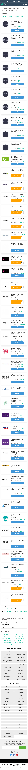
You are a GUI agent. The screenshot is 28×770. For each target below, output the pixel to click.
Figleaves (22, 186)
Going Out (7, 654)
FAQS (7, 761)
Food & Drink (21, 667)
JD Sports (7, 692)
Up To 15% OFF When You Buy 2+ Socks (17, 308)
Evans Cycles (7, 716)
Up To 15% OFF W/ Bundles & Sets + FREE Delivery (17, 553)
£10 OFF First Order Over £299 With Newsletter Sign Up (16, 158)
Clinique (20, 724)
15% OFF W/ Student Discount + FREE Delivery (17, 400)
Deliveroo (21, 698)
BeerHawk (20, 733)
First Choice (7, 710)
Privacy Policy (13, 761)
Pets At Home (7, 718)
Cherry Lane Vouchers (20, 644)
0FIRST (20, 262)
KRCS (21, 544)
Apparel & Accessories (7, 664)
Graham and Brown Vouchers (19, 638)
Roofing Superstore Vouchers (19, 637)
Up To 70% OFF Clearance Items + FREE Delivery (18, 37)
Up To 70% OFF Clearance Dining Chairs (18, 64)
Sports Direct (20, 689)
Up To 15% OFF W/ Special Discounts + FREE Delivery (16, 516)
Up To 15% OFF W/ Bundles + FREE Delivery (18, 502)
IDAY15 (20, 188)
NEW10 (20, 226)
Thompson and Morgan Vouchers (7, 644)
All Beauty (7, 701)
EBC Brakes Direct (21, 429)
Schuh (7, 698)
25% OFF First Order (17, 232)
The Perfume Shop (7, 704)
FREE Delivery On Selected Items (16, 144)
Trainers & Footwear (20, 670)
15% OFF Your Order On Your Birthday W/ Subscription (18, 452)
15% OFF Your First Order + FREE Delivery (17, 170)
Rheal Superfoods (21, 378)
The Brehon (21, 416)
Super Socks (21, 352)
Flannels (7, 730)
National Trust (21, 701)
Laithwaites (20, 718)
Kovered (22, 284)
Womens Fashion (7, 651)
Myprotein (7, 689)
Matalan (7, 695)
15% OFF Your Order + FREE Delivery (17, 281)
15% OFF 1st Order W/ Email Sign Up (17, 489)
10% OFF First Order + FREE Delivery (17, 219)
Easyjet (20, 695)
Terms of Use (20, 761)
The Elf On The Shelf (21, 365)
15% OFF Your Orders (17, 194)
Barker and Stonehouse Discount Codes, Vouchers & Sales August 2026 (18, 22)
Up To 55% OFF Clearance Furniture (16, 77)
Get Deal (17, 30)
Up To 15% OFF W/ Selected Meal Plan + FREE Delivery (17, 439)
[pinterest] (17, 756)
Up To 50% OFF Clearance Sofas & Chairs (16, 104)
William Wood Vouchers (20, 635)
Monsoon (7, 713)
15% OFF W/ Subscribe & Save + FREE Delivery (18, 375)
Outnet (21, 210)
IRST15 (20, 212)
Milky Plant (22, 391)
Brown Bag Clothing (21, 197)
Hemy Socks (21, 312)
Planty (21, 443)
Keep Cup (22, 519)
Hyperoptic (7, 733)
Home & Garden (20, 657)
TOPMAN (22, 248)
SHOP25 (20, 237)
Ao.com (22, 161)
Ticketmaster (20, 730)
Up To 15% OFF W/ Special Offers (16, 412)
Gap (21, 716)
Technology (20, 676)
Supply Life (22, 469)
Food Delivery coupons (9, 608)
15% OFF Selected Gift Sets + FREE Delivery (17, 477)
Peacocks (7, 721)
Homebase (20, 704)
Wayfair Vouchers (19, 642)
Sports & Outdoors (7, 670)
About (3, 761)
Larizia (21, 598)
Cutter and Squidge (21, 492)
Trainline (20, 710)
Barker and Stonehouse (21, 27)
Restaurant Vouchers (20, 654)
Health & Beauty (20, 664)
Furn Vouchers (18, 640)
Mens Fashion (7, 673)
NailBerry (22, 480)
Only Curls (22, 556)
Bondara (22, 259)
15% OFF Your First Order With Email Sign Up (17, 269)
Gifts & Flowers (7, 667)
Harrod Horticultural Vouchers (6, 640)
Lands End (22, 234)
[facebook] (14, 756)
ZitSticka (22, 531)
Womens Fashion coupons (7, 611)
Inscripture (22, 403)
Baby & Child (20, 673)
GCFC (21, 302)
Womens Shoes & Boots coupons (9, 614)
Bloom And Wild (20, 713)
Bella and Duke (7, 736)
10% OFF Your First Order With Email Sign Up (17, 244)
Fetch (21, 172)
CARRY (20, 287)
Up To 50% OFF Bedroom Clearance (16, 90)
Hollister (20, 707)
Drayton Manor (20, 721)
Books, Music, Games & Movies (7, 661)
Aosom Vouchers (6, 638)
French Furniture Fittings (20, 571)
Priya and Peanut (21, 585)
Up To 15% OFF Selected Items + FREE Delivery (18, 388)
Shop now (18, 1)
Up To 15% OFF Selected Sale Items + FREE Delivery (18, 566)
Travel (20, 651)
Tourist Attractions (7, 657)
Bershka (7, 724)
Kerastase (22, 324)
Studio (20, 686)
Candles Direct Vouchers (8, 636)
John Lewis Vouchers (7, 635)
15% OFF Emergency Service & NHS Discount (18, 348)
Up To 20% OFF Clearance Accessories (17, 118)
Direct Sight (21, 339)
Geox (21, 456)
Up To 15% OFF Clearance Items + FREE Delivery (18, 540)
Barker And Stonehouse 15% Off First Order (13, 16)
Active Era (22, 505)
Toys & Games (7, 676)
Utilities (7, 679)
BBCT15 (20, 200)
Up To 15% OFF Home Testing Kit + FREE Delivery (17, 465)
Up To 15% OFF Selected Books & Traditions (18, 362)
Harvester (21, 692)
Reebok (20, 727)
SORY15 (20, 588)
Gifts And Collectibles (20, 660)
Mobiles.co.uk (7, 707)
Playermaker (22, 297)
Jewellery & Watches (20, 679)
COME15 (20, 175)
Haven (7, 727)
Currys (7, 686)
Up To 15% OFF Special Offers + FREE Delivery (17, 321)
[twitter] (11, 756)
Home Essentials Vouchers (6, 642)
